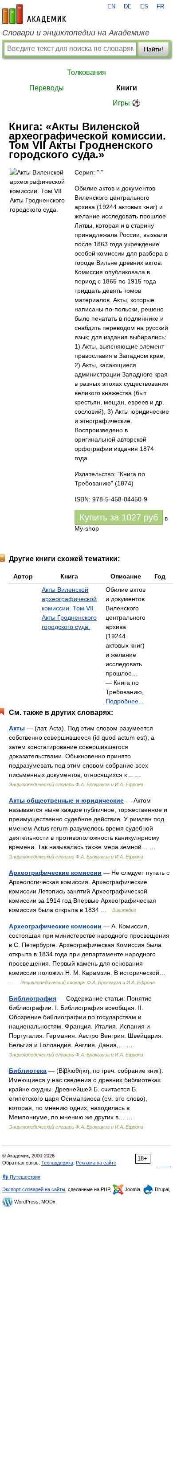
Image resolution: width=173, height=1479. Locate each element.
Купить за (118, 517)
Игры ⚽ (127, 103)
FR (160, 7)
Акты (17, 728)
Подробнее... (125, 701)
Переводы (46, 88)
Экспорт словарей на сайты (33, 1189)
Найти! (153, 49)
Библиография (32, 998)
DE (128, 7)
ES (144, 7)
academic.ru (34, 14)
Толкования (86, 72)
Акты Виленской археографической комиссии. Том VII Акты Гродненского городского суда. (69, 608)
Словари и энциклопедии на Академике (75, 32)
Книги (126, 88)
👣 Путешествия (21, 1177)
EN (111, 7)
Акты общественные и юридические (66, 800)
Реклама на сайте (96, 1162)
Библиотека (28, 1070)
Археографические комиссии (55, 872)
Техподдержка (57, 1162)
